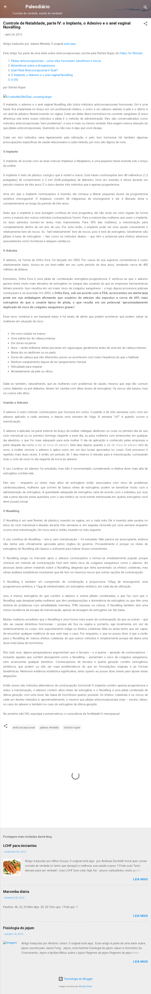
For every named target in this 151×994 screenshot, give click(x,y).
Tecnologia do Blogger (78, 979)
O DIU (14, 80)
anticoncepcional (24, 727)
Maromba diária (16, 892)
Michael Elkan (85, 986)
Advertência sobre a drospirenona (33, 65)
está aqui (70, 44)
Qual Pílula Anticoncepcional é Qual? (34, 70)
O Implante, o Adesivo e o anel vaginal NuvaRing (42, 75)
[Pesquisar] (145, 8)
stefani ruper (72, 727)
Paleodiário (37, 6)
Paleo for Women (131, 53)
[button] (145, 24)
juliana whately (49, 727)
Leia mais (140, 879)
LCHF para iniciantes (20, 846)
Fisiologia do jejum (18, 928)
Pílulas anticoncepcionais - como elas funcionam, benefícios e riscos (56, 61)
